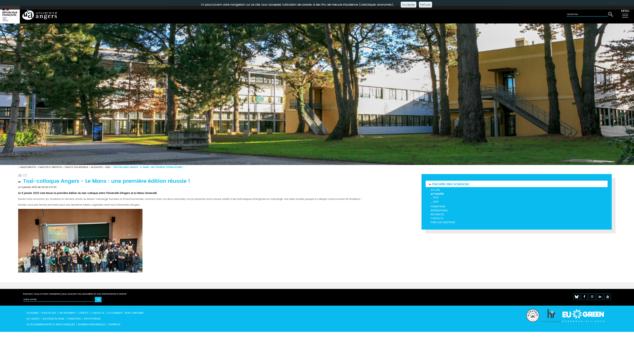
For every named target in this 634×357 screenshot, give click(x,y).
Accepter (408, 4)
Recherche (437, 214)
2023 (107, 167)
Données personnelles (91, 324)
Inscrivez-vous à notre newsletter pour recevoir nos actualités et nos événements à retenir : (75, 294)
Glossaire (32, 313)
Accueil (435, 190)
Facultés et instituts (50, 167)
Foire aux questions (443, 222)
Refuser (425, 4)
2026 (436, 197)
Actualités (97, 167)
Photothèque (92, 318)
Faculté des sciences (76, 167)
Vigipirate (114, 324)
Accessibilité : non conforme (125, 313)
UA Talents (33, 318)
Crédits (83, 313)
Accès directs (28, 167)
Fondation (74, 318)
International (439, 210)
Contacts (437, 218)
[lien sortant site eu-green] (586, 315)
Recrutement (67, 313)
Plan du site (49, 313)
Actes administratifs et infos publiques (50, 324)
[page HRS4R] (550, 319)
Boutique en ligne (53, 318)
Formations (438, 206)
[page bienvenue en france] (532, 319)
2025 (436, 201)
